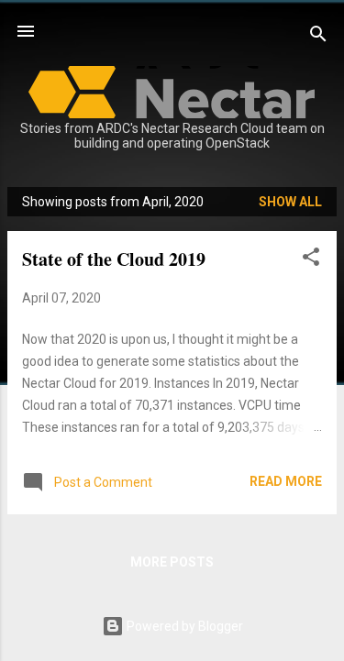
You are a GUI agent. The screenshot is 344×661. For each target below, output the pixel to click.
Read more (286, 481)
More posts (172, 562)
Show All (290, 201)
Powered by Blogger (183, 626)
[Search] (318, 37)
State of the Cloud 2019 (113, 259)
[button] (311, 260)
